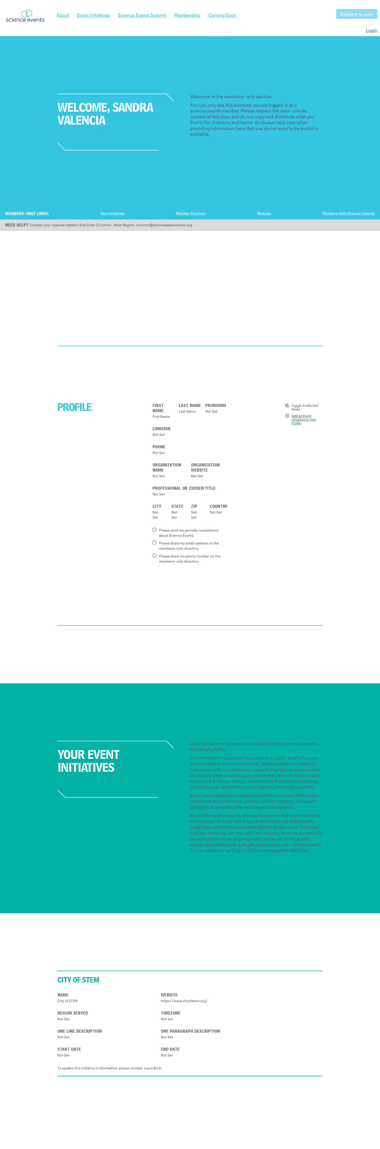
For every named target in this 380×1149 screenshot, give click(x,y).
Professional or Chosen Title (184, 489)
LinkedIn (161, 429)
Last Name (190, 406)
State (177, 507)
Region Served (72, 1014)
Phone (159, 447)
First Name (158, 408)
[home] (25, 14)
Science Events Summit (142, 15)
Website (169, 995)
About (63, 15)
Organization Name (167, 468)
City (157, 507)
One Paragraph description (190, 1032)
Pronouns (215, 406)
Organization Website (205, 468)
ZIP (194, 507)
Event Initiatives (93, 15)
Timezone (170, 1014)
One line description (79, 1032)
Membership (187, 15)
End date (170, 1050)
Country (218, 507)
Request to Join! (357, 14)
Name (63, 995)
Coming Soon (222, 15)
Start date (69, 1050)
